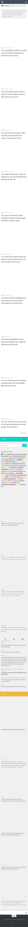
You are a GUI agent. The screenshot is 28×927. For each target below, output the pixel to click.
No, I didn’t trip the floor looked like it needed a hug (13, 686)
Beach (2, 456)
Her (17, 469)
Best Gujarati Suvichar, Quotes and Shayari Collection (14, 677)
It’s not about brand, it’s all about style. (10, 652)
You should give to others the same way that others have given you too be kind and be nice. (14, 53)
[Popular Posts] (14, 639)
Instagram (20, 471)
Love (2, 643)
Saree (2, 650)
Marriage (3, 475)
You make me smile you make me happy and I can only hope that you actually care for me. (14, 176)
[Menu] (26, 2)
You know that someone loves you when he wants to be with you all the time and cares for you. (13, 259)
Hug (22, 469)
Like (2, 521)
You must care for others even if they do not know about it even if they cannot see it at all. (13, 94)
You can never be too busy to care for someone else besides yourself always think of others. (13, 424)
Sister (2, 797)
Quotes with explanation (10, 479)
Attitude (25, 454)
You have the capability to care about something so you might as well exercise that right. (13, 341)
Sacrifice (3, 480)
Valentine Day (12, 484)
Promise (14, 477)
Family (3, 465)
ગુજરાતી (5, 454)
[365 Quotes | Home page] (2, 2)
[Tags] (22, 639)
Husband (3, 471)
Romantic (3, 759)
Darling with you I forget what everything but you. (13, 729)
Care (2, 47)
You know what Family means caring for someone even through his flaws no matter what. (13, 218)
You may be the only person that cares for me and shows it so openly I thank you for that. (13, 135)
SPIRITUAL (3, 482)
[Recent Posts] (5, 639)
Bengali (3, 655)
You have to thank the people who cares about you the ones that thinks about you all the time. (13, 300)
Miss (7, 475)
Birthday (11, 458)
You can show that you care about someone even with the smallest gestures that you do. (13, 383)
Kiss (2, 831)
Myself (3, 589)
